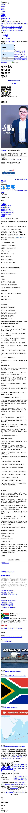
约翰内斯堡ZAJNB (5, 575)
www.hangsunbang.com (15, 758)
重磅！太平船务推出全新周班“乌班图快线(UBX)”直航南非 (13, 746)
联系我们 (23, 778)
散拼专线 (3, 9)
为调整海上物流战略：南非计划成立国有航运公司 (11, 671)
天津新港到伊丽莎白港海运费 (8, 607)
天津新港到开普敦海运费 (7, 604)
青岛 (21, 56)
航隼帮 (9, 21)
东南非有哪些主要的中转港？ (7, 641)
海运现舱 (22, 23)
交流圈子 (3, 15)
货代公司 (12, 23)
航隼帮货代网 (6, 758)
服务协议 (21, 776)
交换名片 (3, 8)
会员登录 (5, 35)
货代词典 (16, 765)
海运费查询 (12, 41)
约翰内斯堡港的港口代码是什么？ (9, 594)
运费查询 (17, 23)
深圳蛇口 (18, 54)
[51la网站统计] (25, 784)
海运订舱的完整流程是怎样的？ (10, 435)
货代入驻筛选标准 (20, 30)
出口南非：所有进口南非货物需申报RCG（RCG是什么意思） (13, 676)
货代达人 (3, 6)
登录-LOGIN (11, 559)
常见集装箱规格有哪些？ (8, 326)
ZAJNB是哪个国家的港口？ (8, 590)
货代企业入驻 (6, 38)
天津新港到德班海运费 (6, 602)
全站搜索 (21, 765)
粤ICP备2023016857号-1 (20, 782)
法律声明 (18, 778)
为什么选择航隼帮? (16, 28)
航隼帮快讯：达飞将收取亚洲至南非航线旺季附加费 (11, 637)
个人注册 (5, 36)
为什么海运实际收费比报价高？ (10, 219)
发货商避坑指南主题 (17, 27)
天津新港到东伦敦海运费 (7, 605)
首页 (7, 41)
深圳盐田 (18, 51)
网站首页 (3, 23)
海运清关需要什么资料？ (8, 242)
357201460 (19, 159)
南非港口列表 (4, 625)
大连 (24, 59)
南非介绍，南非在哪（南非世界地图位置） (11, 628)
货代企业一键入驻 (5, 18)
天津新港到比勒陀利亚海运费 (8, 600)
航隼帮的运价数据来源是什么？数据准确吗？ (13, 527)
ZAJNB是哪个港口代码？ (7, 592)
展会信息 (18, 766)
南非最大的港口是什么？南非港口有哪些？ (9, 707)
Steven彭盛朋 (3, 150)
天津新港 (21, 52)
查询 (7, 59)
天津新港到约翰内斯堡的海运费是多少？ (16, 756)
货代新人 (23, 766)
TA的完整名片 (4, 98)
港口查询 (14, 83)
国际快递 (3, 4)
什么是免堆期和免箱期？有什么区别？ (12, 397)
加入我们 (24, 779)
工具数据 (3, 11)
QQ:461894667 (14, 788)
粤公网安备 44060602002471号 (15, 784)
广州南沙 (21, 58)
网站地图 (20, 779)
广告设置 (16, 776)
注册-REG (17, 559)
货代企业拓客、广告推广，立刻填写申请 (7, 769)
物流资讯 (3, 13)
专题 (20, 768)
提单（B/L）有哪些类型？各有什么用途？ (13, 480)
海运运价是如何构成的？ (8, 357)
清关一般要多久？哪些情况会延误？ (11, 287)
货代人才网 (3, 16)
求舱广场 (7, 23)
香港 (4, 62)
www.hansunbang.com (19, 792)
